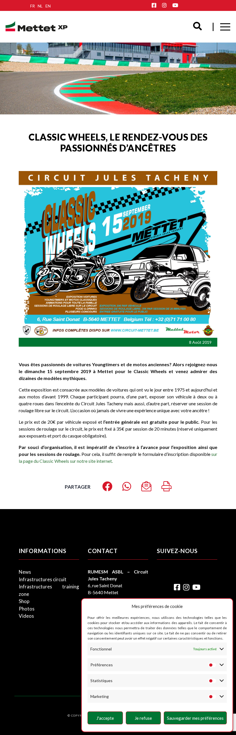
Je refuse (143, 718)
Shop (24, 601)
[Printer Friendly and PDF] (166, 488)
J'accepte (105, 718)
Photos (27, 609)
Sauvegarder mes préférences (195, 718)
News (25, 572)
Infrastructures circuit (42, 579)
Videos (26, 616)
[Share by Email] (146, 488)
